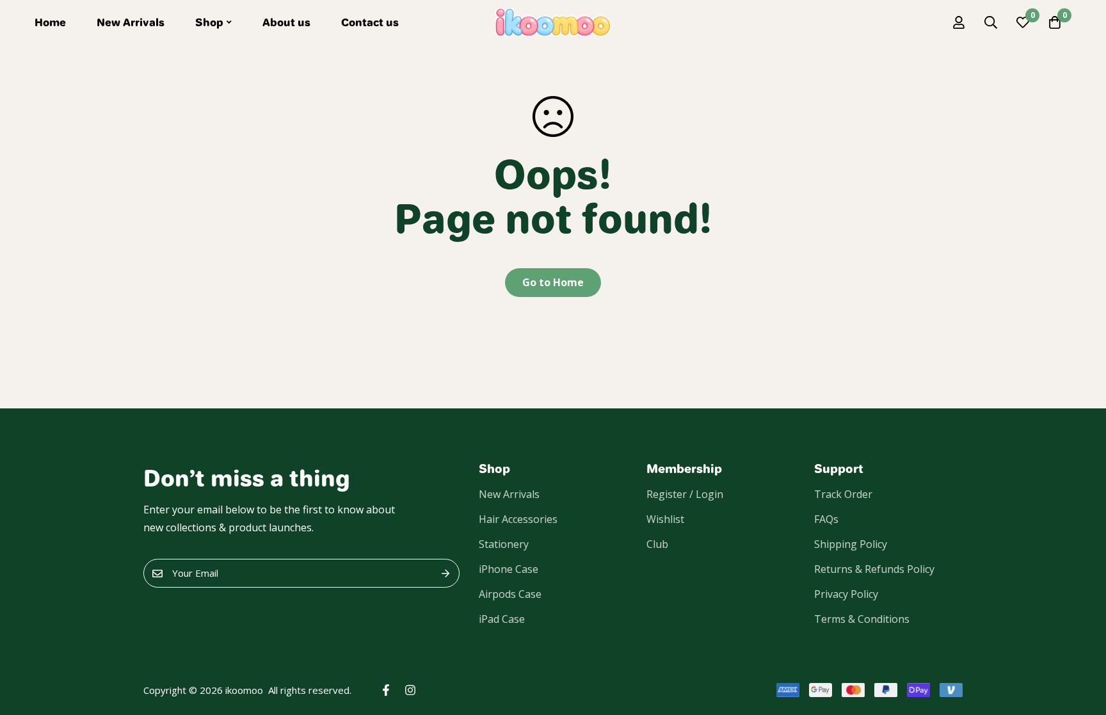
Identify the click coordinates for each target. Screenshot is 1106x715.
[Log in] (959, 22)
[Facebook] (386, 690)
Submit (445, 573)
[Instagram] (410, 690)
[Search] (991, 22)
